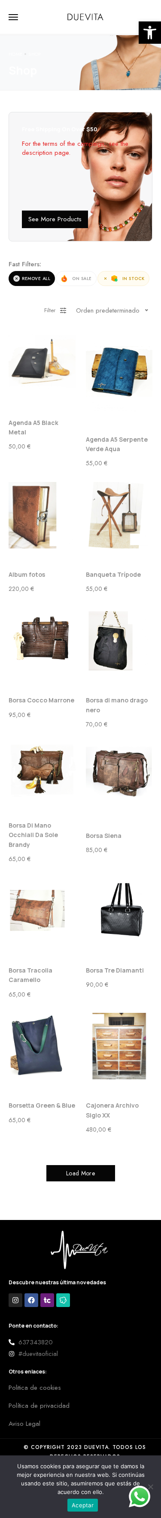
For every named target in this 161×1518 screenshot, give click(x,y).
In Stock (133, 278)
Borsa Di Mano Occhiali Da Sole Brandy (33, 835)
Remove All (36, 278)
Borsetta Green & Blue (42, 1105)
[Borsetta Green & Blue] (42, 1046)
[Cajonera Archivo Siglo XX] (119, 1046)
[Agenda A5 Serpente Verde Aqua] (119, 371)
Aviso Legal (24, 1423)
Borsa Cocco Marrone (41, 700)
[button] (150, 32)
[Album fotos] (42, 515)
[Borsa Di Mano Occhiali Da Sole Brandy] (42, 771)
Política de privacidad (39, 1405)
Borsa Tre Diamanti (115, 970)
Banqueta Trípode (113, 574)
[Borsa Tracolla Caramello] (42, 910)
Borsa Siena (104, 835)
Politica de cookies (35, 1387)
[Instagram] (15, 1300)
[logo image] (86, 16)
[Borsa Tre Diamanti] (119, 910)
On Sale (82, 278)
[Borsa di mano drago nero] (119, 641)
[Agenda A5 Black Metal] (42, 363)
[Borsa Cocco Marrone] (42, 641)
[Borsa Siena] (119, 776)
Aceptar (83, 1505)
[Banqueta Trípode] (119, 515)
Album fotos (27, 574)
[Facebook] (31, 1300)
